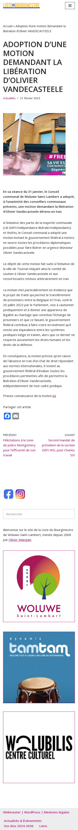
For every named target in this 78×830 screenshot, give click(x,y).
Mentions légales (56, 812)
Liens (43, 826)
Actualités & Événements (23, 821)
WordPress (32, 812)
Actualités (9, 98)
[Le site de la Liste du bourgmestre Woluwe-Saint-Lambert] (21, 5)
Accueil (7, 26)
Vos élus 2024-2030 (18, 826)
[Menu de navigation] (70, 5)
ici (54, 396)
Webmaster (12, 812)
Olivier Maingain (20, 540)
